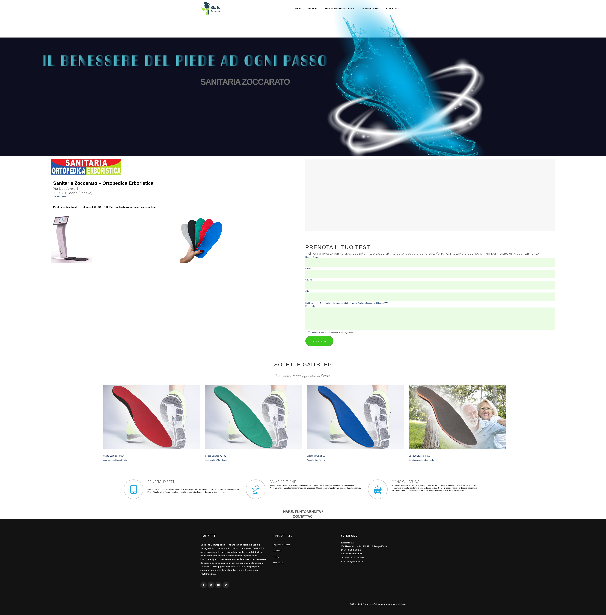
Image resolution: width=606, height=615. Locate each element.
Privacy (276, 557)
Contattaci (303, 516)
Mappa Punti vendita (281, 545)
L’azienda (277, 551)
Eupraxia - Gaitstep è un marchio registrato (384, 604)
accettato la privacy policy (342, 333)
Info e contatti (278, 563)
